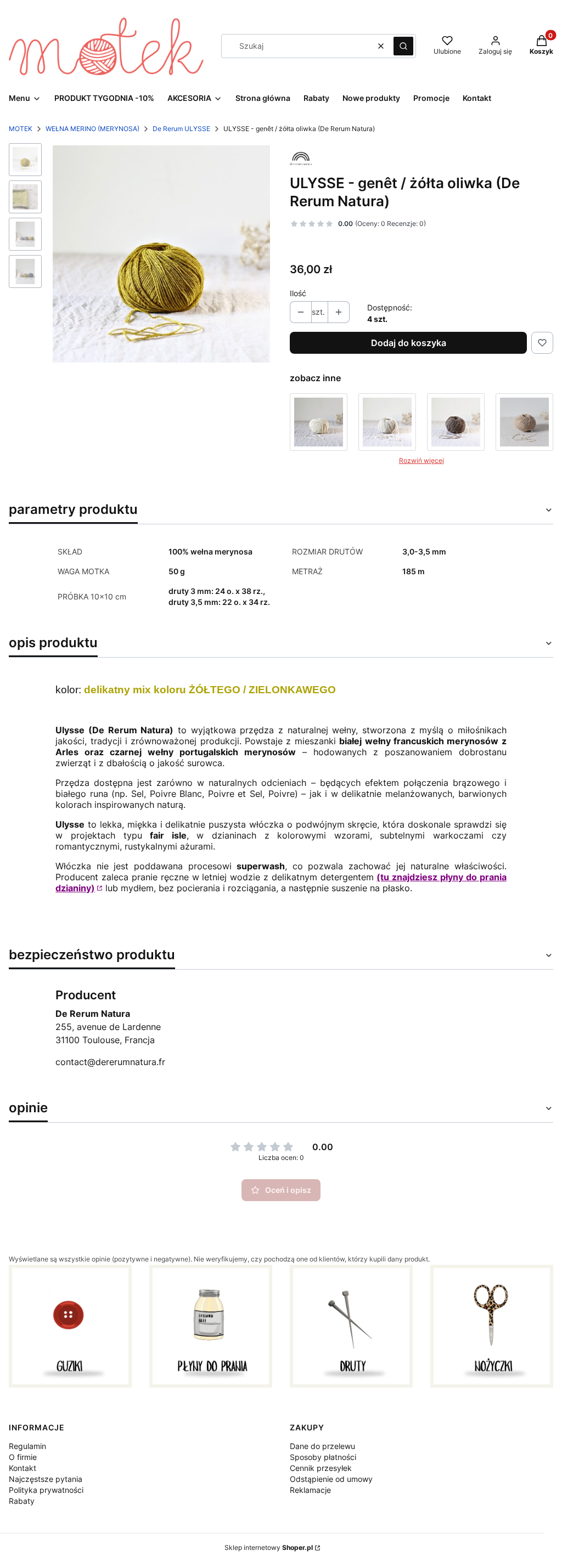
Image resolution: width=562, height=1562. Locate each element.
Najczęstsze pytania (45, 1479)
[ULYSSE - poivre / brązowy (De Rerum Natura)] (456, 422)
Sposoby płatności (323, 1457)
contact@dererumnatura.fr (110, 1061)
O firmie (23, 1457)
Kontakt (22, 1468)
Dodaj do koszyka (408, 342)
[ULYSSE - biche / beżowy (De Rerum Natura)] (524, 422)
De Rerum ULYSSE (181, 128)
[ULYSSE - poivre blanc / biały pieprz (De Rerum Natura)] (387, 422)
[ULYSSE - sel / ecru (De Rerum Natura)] (318, 422)
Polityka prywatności (46, 1490)
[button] (403, 46)
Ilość (298, 293)
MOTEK (20, 128)
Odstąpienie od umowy (331, 1479)
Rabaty (22, 1501)
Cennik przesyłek (321, 1468)
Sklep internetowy (268, 1547)
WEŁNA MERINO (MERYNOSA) (92, 128)
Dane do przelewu (322, 1446)
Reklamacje (310, 1490)
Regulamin (27, 1446)
